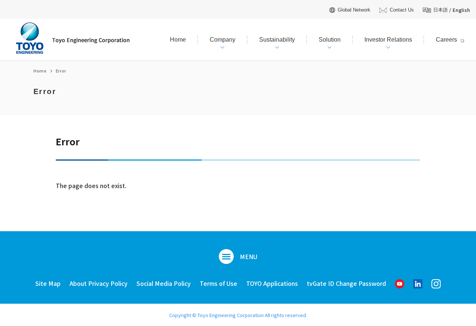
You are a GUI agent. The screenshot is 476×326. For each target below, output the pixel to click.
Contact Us (402, 10)
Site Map (48, 283)
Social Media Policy (163, 283)
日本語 (440, 10)
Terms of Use (218, 283)
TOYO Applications (272, 283)
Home (40, 71)
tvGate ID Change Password (346, 283)
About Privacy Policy (99, 283)
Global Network (354, 10)
